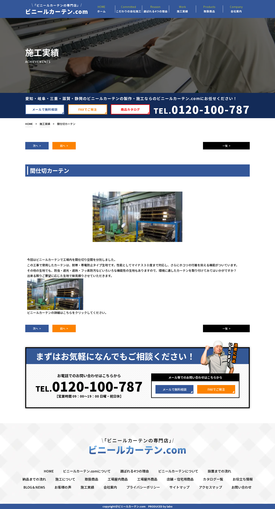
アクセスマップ (210, 487)
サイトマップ (179, 487)
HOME (29, 124)
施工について (65, 479)
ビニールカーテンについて (178, 471)
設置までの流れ (219, 471)
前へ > (64, 146)
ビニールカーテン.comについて (87, 471)
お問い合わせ (241, 487)
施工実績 (45, 124)
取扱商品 (91, 479)
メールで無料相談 (45, 109)
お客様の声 (62, 487)
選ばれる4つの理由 (134, 471)
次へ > (37, 146)
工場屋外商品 (147, 479)
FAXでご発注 (87, 109)
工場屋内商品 (118, 479)
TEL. (202, 109)
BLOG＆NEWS (34, 487)
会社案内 (110, 487)
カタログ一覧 (213, 479)
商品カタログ (130, 109)
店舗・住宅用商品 (180, 479)
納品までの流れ (34, 479)
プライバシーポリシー (143, 487)
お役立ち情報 (243, 479)
